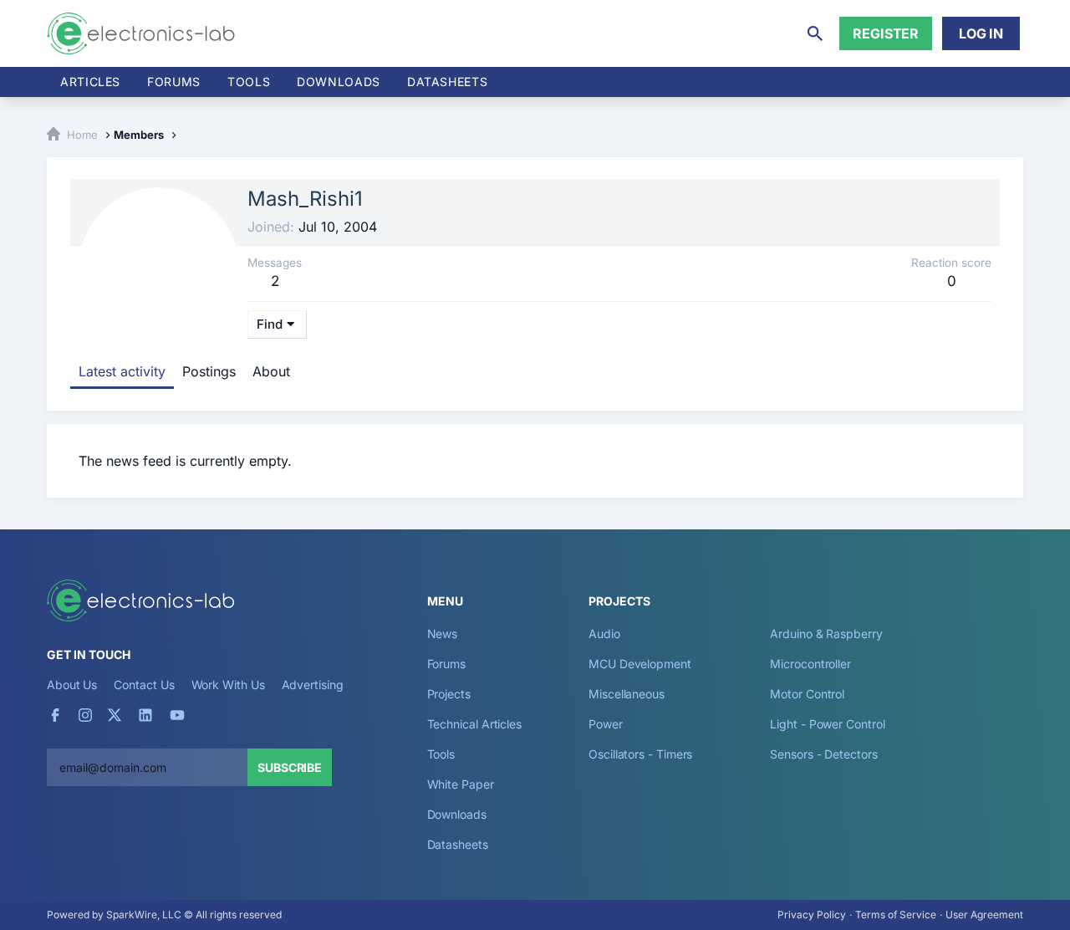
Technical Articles (474, 724)
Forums (174, 81)
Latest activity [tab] (122, 371)
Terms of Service (895, 914)
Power (605, 724)
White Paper (460, 784)
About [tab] (271, 371)
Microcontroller (810, 664)
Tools (248, 81)
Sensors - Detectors (823, 754)
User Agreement (984, 914)
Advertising (313, 684)
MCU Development (639, 664)
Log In (981, 33)
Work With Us (228, 684)
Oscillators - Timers (640, 754)
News (442, 633)
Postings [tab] (209, 371)
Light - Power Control (827, 724)
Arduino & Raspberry (826, 633)
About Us (72, 684)
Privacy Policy (811, 914)
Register (886, 33)
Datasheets (447, 81)
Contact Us (144, 684)
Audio (604, 633)
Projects (449, 694)
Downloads (457, 814)
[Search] (815, 33)
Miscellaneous (626, 694)
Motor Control (807, 694)
